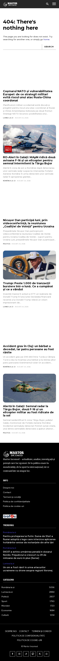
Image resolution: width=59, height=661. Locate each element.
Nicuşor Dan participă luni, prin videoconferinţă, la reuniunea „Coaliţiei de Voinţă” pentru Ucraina (28, 223)
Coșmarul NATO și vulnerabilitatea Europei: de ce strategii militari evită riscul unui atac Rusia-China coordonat (27, 96)
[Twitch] (33, 654)
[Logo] (10, 4)
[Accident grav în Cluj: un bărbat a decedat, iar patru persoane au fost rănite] (29, 328)
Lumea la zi (8, 118)
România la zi (9, 181)
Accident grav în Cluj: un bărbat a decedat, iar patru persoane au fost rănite (28, 349)
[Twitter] (39, 654)
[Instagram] (19, 654)
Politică (6, 244)
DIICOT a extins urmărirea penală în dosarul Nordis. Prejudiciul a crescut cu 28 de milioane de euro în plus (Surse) (27, 555)
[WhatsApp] (46, 654)
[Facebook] (12, 654)
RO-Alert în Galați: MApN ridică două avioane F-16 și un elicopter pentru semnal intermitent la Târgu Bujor (29, 160)
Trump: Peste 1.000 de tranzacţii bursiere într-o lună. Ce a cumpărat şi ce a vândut (28, 286)
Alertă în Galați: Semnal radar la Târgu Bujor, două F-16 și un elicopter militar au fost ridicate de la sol (28, 411)
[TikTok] (26, 654)
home (46, 39)
